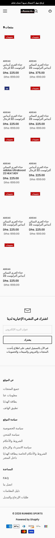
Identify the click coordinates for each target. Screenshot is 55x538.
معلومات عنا (10, 395)
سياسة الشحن (11, 434)
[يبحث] (36, 11)
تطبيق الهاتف (10, 408)
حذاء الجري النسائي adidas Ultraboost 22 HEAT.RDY (14, 170)
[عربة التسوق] (50, 11)
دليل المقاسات (11, 491)
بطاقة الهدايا (10, 401)
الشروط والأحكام (13, 441)
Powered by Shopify (27, 519)
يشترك (27, 340)
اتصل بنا (7, 484)
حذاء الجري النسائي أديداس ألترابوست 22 (40, 66)
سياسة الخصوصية (13, 428)
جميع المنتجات (11, 389)
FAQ (6, 478)
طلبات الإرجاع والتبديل (15, 497)
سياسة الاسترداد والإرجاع (17, 447)
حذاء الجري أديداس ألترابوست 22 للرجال (14, 66)
